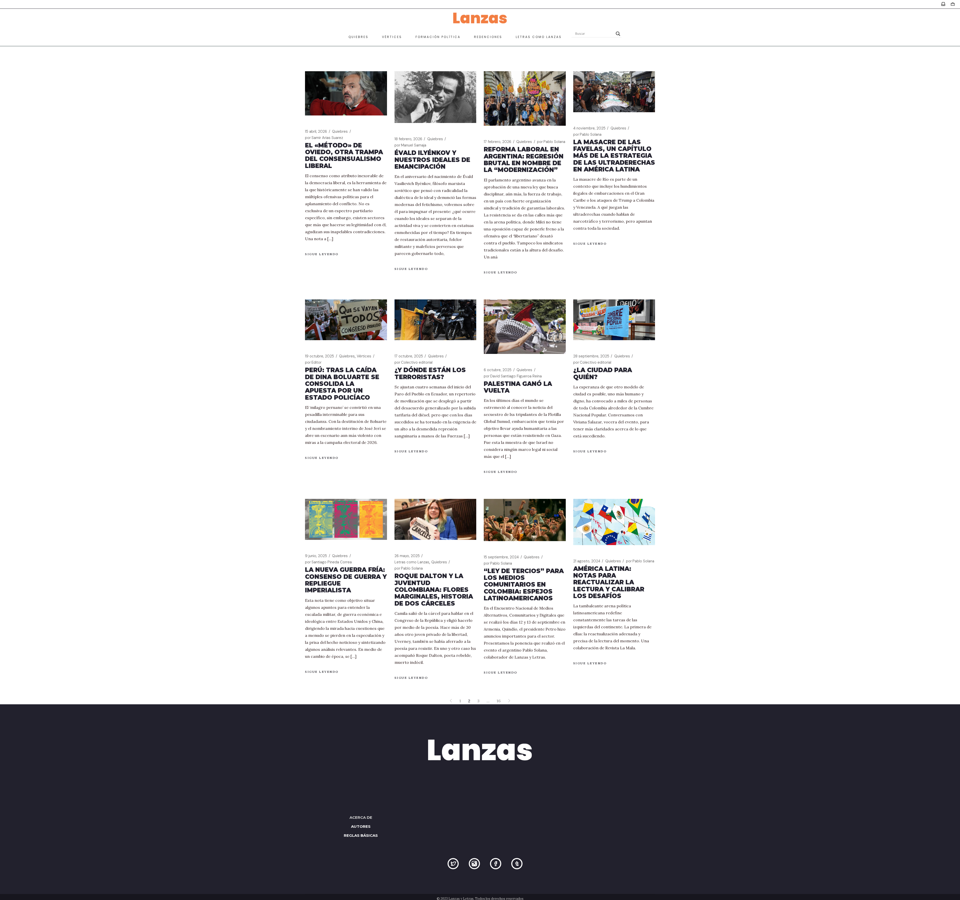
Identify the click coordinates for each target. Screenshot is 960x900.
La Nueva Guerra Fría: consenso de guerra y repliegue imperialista (346, 580)
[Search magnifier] (618, 33)
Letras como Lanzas (411, 562)
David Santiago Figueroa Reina (513, 376)
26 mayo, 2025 (407, 555)
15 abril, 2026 (316, 131)
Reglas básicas (361, 835)
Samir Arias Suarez (324, 137)
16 (498, 700)
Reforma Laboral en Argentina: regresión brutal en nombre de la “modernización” (524, 159)
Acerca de (361, 817)
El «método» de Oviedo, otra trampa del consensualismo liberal (344, 155)
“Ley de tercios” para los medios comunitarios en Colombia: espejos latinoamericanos (524, 584)
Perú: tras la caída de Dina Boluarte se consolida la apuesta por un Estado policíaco (342, 383)
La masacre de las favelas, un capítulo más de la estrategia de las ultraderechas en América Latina (614, 155)
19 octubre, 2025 (319, 356)
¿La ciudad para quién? (602, 373)
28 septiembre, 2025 (591, 356)
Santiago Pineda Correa (328, 562)
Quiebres (340, 131)
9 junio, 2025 (316, 555)
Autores (360, 826)
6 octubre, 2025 (498, 369)
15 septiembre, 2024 (501, 557)
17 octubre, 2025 (408, 356)
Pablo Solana (551, 141)
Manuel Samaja (410, 145)
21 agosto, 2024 (586, 561)
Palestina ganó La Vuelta (518, 387)
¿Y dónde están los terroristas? (430, 373)
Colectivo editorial (413, 362)
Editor (313, 362)
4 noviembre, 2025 (589, 128)
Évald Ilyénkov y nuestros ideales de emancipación (432, 159)
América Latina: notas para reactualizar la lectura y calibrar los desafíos (608, 582)
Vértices (364, 356)
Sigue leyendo (322, 254)
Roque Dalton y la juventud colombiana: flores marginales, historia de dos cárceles (433, 589)
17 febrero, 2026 (497, 141)
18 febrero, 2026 (408, 138)
